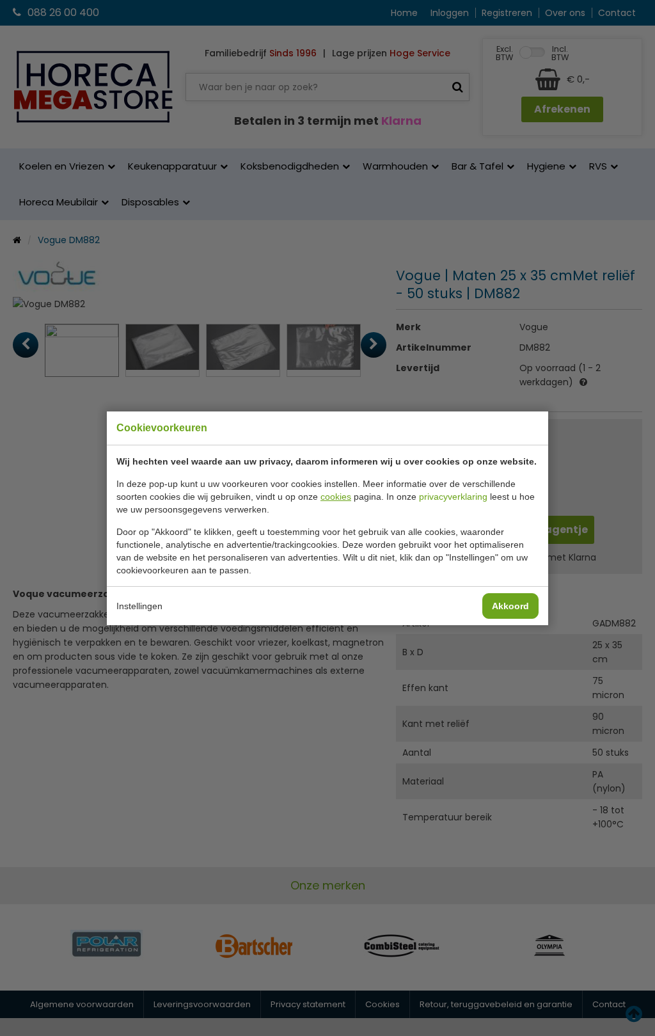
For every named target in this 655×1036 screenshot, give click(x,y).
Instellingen (139, 606)
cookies (335, 496)
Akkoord (510, 606)
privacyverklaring (453, 496)
